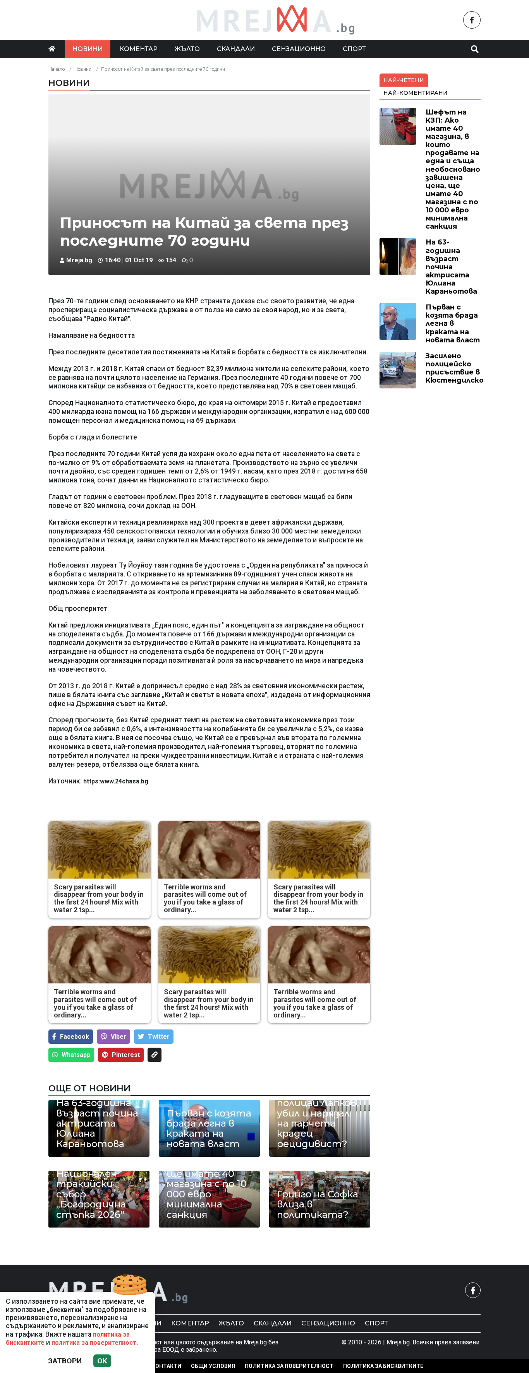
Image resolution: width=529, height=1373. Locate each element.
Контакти (166, 1366)
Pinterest (126, 1054)
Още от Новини (89, 1088)
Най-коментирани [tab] (415, 92)
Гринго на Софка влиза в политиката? (317, 1204)
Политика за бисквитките (383, 1366)
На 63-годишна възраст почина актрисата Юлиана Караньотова (97, 1123)
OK (102, 1360)
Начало (56, 69)
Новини (87, 49)
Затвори (65, 1360)
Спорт (354, 49)
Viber (118, 1036)
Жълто (187, 49)
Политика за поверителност (289, 1366)
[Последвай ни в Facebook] (472, 20)
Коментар (139, 49)
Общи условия (213, 1366)
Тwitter (159, 1036)
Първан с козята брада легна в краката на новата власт (209, 1128)
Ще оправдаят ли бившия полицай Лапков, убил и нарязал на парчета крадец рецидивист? (317, 1113)
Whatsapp (76, 1054)
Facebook (74, 1036)
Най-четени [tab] (403, 80)
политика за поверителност (94, 1342)
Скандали (236, 49)
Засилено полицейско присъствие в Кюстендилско (455, 368)
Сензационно (299, 49)
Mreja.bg (79, 260)
